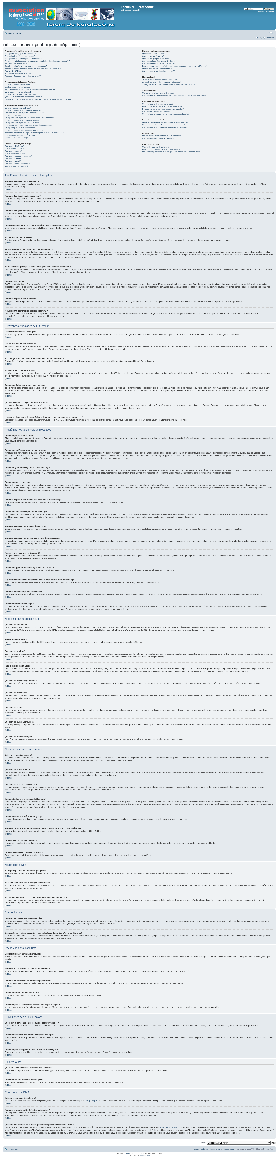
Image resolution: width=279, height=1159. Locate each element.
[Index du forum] (62, 16)
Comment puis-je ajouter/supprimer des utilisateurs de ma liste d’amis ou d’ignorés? (174, 95)
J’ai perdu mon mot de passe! (16, 63)
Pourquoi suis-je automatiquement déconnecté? (23, 59)
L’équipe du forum (201, 1149)
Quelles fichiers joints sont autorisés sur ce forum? (162, 136)
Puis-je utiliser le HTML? (14, 149)
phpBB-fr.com (145, 1155)
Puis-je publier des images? (15, 153)
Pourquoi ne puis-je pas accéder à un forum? (22, 123)
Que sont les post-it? (13, 161)
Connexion (270, 38)
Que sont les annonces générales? (18, 156)
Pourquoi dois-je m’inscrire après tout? (20, 56)
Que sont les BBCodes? (14, 146)
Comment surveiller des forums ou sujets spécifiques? (163, 125)
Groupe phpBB (91, 1101)
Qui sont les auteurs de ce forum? (155, 147)
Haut (9, 189)
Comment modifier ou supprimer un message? (23, 110)
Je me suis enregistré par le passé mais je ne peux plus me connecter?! (33, 68)
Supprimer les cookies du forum (221, 1149)
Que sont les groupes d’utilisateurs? (156, 59)
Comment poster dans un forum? (18, 108)
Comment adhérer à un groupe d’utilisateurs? (159, 61)
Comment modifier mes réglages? (18, 84)
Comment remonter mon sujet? (17, 138)
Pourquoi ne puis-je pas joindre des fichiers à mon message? (28, 125)
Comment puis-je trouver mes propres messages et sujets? (165, 114)
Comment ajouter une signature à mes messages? (24, 113)
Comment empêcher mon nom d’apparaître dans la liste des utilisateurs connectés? (37, 61)
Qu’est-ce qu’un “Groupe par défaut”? (157, 68)
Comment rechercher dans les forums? (157, 104)
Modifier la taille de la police (271, 32)
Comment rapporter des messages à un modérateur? (26, 130)
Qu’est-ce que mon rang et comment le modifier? (24, 97)
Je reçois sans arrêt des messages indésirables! (161, 82)
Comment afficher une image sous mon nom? (22, 94)
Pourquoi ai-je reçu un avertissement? (20, 128)
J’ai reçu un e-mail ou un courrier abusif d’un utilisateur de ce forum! (168, 84)
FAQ (260, 38)
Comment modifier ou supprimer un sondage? (23, 120)
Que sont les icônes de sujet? (16, 166)
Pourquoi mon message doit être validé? (20, 135)
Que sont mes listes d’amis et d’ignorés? (158, 93)
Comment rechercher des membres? (156, 111)
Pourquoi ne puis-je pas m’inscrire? (18, 73)
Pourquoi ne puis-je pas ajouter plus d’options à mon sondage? (29, 118)
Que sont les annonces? (14, 158)
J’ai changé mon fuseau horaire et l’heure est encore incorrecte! (30, 89)
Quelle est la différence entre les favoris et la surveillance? (165, 122)
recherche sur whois (168, 1127)
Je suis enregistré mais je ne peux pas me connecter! (26, 66)
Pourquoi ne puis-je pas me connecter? (20, 54)
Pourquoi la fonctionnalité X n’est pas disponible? (161, 149)
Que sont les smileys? (13, 151)
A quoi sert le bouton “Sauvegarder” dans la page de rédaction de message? (34, 133)
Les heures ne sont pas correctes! (18, 87)
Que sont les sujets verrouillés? (17, 163)
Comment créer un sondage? (16, 115)
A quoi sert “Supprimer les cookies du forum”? (23, 76)
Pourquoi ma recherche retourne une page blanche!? (163, 109)
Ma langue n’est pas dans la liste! (18, 92)
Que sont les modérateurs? (153, 56)
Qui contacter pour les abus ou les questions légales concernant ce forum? (171, 152)
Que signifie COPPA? (13, 71)
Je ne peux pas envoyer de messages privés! (160, 79)
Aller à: (203, 1143)
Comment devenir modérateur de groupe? (158, 63)
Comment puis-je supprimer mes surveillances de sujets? (164, 127)
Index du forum (14, 33)
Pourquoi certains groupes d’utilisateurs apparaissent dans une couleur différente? (174, 66)
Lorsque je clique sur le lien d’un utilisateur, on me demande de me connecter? (38, 99)
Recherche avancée (266, 11)
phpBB (128, 1153)
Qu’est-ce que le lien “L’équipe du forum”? (158, 71)
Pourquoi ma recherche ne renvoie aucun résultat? (162, 106)
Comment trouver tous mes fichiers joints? (158, 138)
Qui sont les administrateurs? (153, 54)
